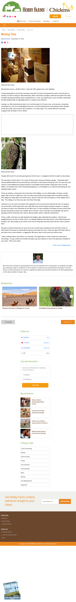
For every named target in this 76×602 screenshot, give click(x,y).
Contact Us (55, 21)
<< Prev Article (8, 322)
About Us (5, 518)
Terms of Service (6, 524)
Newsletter (46, 21)
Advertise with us (7, 532)
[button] (71, 296)
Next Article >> (68, 322)
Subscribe (55, 16)
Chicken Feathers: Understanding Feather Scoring (38, 402)
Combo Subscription (35, 21)
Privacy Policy (6, 521)
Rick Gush (7, 39)
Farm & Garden (11, 30)
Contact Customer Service (9, 535)
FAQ (3, 538)
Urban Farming (20, 30)
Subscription (64, 501)
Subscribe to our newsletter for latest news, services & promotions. (34, 369)
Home (3, 30)
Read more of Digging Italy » (62, 245)
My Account (22, 21)
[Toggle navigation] (4, 25)
